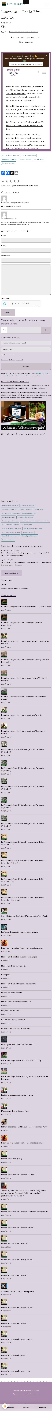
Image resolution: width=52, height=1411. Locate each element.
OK (46, 330)
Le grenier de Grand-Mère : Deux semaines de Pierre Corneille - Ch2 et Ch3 (24, 861)
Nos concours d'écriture (10, 525)
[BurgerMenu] (47, 4)
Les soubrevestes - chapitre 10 (14, 1243)
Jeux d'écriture (27, 525)
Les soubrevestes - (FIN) (11, 1159)
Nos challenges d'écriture (11, 532)
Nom (3, 236)
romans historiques (29, 513)
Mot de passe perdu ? (17, 360)
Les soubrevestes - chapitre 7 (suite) (16, 1339)
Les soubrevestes (8, 540)
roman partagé (28, 532)
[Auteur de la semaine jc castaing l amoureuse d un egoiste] (23, 416)
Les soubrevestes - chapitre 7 (13, 1355)
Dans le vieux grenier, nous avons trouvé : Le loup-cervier (26, 607)
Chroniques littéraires (10, 506)
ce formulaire (39, 395)
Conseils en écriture (29, 155)
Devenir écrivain (25, 159)
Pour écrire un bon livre (10, 155)
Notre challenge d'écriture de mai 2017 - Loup (21, 1060)
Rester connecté (9, 355)
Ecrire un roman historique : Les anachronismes (22, 948)
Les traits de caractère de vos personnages (19, 932)
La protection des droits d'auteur (15, 1028)
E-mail (3, 246)
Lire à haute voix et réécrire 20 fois (16, 1002)
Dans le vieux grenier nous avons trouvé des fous (22, 715)
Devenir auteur (39, 159)
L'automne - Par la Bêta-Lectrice (15, 1111)
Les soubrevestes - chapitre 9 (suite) (17, 1259)
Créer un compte (6, 360)
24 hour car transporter (10, 203)
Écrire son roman (8, 163)
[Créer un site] (9, 1407)
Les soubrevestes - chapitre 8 (13, 1323)
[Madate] (26, 1407)
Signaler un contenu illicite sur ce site (26, 1394)
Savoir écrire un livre (9, 159)
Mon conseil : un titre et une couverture (18, 984)
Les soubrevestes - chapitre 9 (13, 1275)
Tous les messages (11, 573)
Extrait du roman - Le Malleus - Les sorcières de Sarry (24, 1127)
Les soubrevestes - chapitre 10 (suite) (17, 1228)
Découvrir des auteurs (25, 517)
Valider (26, 366)
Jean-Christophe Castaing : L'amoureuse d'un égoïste (24, 916)
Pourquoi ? (6, 975)
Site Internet (5, 256)
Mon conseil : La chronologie (13, 966)
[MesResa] (42, 1407)
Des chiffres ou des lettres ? (13, 1020)
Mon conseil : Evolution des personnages (19, 957)
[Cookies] (5, 1406)
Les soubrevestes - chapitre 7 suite (16, 1371)
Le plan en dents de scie (11, 993)
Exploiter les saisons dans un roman (17, 1095)
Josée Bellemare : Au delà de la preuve (17, 1291)
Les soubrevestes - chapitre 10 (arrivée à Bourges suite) (25, 1212)
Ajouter (8, 312)
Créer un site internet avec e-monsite (26, 1390)
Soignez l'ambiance (10, 1010)
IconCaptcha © (36, 306)
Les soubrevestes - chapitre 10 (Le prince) (19, 1175)
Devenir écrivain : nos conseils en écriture (23, 32)
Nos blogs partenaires (10, 521)
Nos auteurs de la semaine (33, 528)
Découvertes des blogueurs (11, 528)
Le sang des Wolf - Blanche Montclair (17, 1044)
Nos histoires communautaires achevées (35, 521)
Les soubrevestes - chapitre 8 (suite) (17, 1307)
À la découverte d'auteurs (11, 513)
